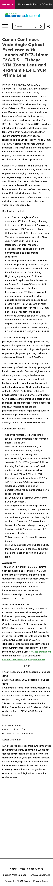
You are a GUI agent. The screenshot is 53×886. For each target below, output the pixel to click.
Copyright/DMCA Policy (17, 881)
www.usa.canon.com (40, 651)
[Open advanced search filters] (41, 26)
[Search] (34, 26)
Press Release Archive (31, 868)
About (13, 868)
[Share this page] (49, 26)
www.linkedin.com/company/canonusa (23, 659)
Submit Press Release (14, 874)
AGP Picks (7, 4)
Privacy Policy (40, 881)
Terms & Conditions (39, 874)
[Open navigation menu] (5, 26)
